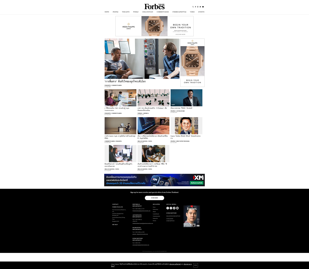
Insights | (108, 85)
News (150, 141)
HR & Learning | (143, 141)
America (146, 113)
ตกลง (195, 265)
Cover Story (180, 111)
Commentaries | (110, 141)
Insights (119, 141)
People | (173, 111)
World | (140, 113)
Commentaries (116, 85)
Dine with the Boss (182, 141)
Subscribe (154, 198)
